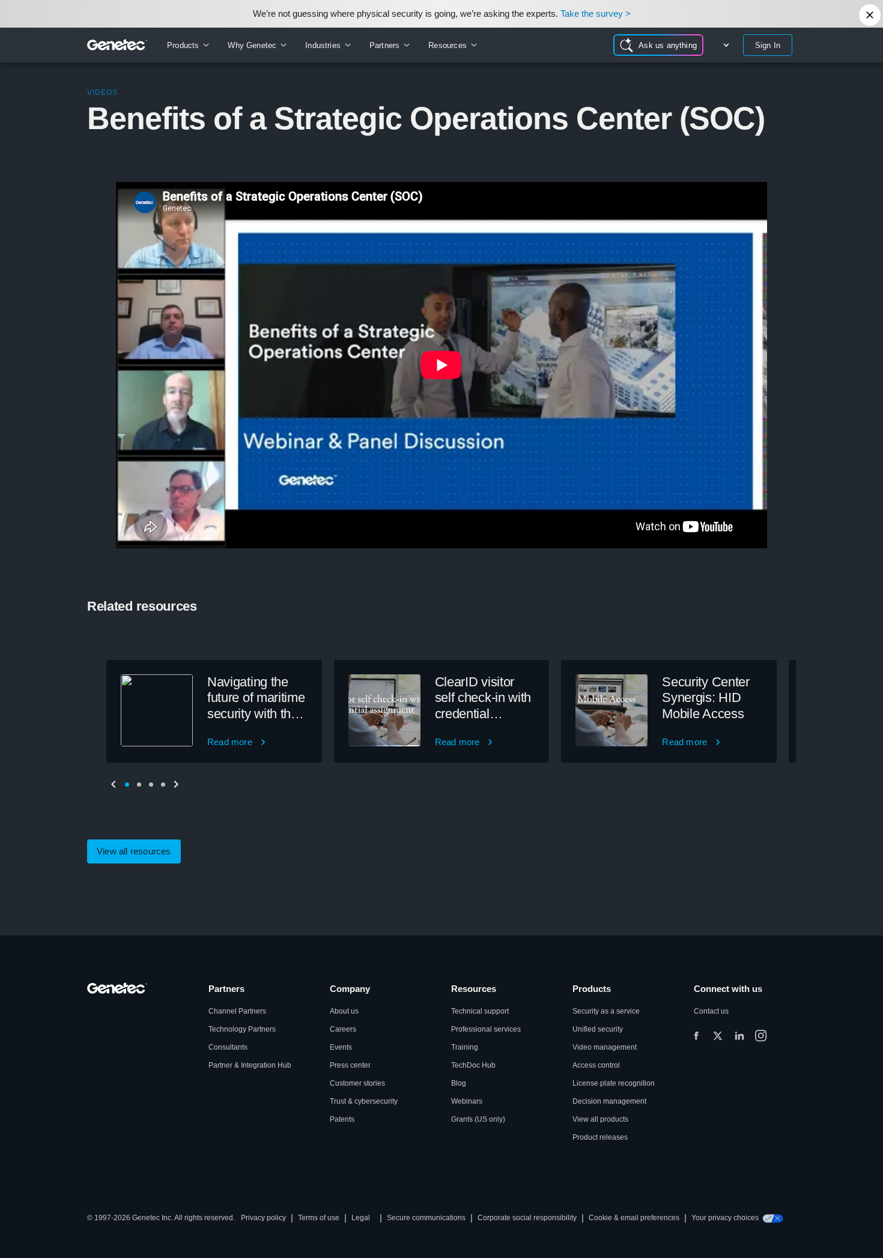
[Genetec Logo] (117, 45)
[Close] (870, 15)
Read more (229, 742)
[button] (127, 784)
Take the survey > (595, 13)
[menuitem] (187, 45)
